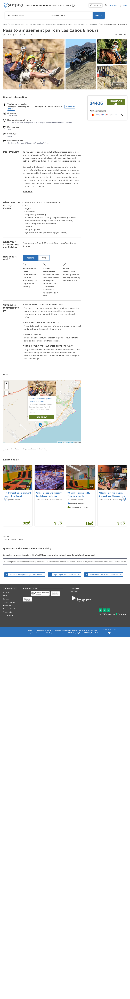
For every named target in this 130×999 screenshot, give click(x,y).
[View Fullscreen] (6, 393)
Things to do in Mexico (12, 449)
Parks (54, 5)
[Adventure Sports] (13, 5)
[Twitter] (109, 634)
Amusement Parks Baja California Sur (106, 574)
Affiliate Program (9, 602)
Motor (61, 5)
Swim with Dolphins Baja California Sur (26, 574)
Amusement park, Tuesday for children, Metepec (49, 494)
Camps (67, 5)
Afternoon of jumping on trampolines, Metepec (111, 494)
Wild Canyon (18, 539)
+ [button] (6, 383)
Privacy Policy (8, 612)
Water (28, 5)
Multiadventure (43, 5)
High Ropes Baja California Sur (67, 574)
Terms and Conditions (10, 609)
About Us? (6, 592)
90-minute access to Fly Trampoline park (79, 494)
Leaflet (60, 442)
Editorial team (8, 605)
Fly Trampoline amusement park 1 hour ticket (18, 494)
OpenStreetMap (69, 442)
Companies (112, 5)
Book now (42, 417)
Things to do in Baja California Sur (34, 449)
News (5, 596)
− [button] (6, 387)
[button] (123, 498)
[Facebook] (103, 634)
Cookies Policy (8, 615)
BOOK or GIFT (116, 102)
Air (34, 5)
